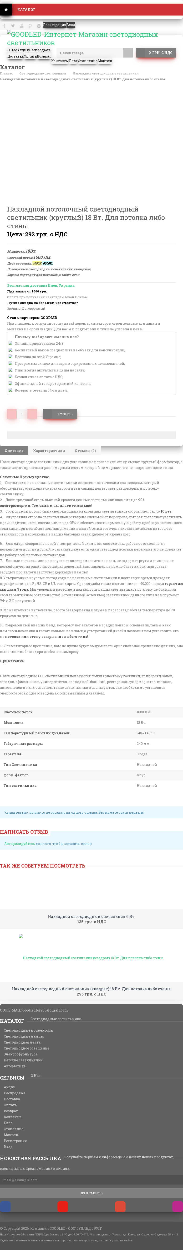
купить (64, 414)
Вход (8, 1147)
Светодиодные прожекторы (28, 1030)
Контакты (12, 1117)
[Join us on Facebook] (5, 1206)
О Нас (35, 1076)
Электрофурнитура (20, 1054)
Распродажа (14, 1093)
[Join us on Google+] (120, 1206)
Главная (6, 10)
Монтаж (11, 1135)
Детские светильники (23, 1060)
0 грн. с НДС (161, 52)
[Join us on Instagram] (177, 1206)
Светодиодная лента (22, 1042)
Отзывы (85, 450)
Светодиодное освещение (26, 1048)
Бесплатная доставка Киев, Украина (41, 285)
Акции (9, 1087)
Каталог (26, 9)
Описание (14, 450)
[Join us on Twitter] (62, 1206)
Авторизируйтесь (19, 843)
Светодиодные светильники (55, 1019)
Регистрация (15, 1141)
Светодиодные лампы (24, 1036)
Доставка (12, 1099)
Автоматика (14, 1066)
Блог (8, 1123)
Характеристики (49, 450)
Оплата (10, 1105)
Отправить (91, 1193)
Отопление (13, 1129)
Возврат (11, 1111)
